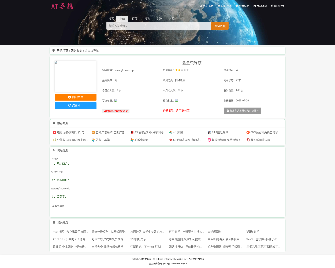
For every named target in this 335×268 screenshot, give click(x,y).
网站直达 (77, 97)
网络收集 (76, 50)
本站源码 (136, 259)
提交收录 (146, 259)
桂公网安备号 (155, 263)
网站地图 (178, 259)
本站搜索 (220, 25)
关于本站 (157, 259)
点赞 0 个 (77, 105)
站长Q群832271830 (194, 259)
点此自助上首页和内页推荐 (244, 110)
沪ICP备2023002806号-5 (175, 263)
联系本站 (168, 259)
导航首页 (62, 50)
